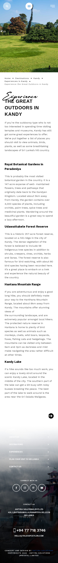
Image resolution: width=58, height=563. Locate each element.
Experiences (16, 452)
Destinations (16, 444)
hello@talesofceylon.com (29, 536)
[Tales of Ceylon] (29, 6)
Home (12, 429)
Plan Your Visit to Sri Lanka (24, 459)
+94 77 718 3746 (30, 530)
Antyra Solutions (42, 550)
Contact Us (15, 467)
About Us (14, 437)
